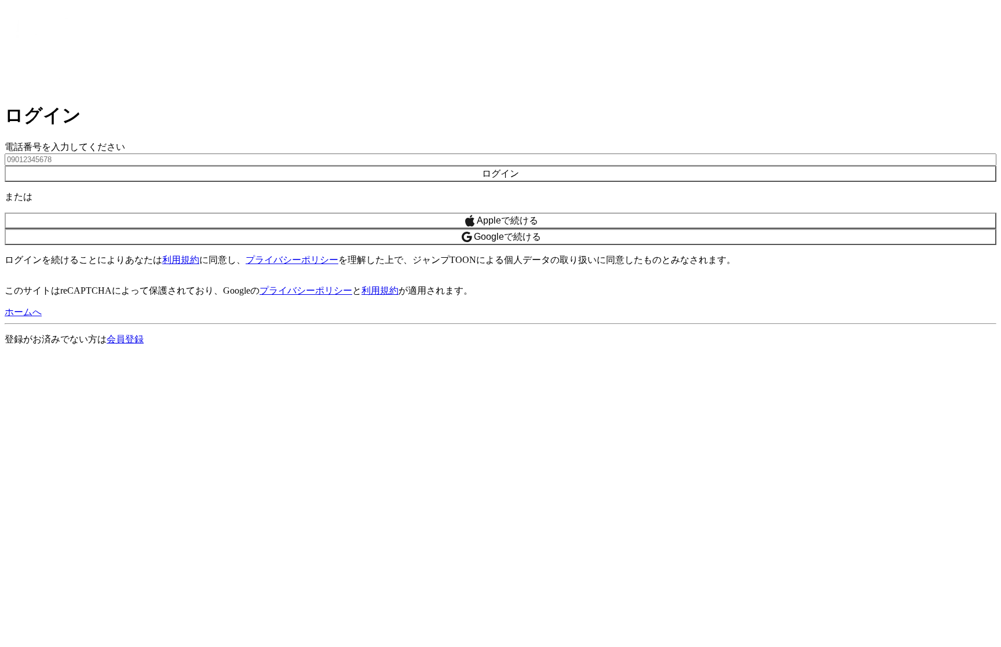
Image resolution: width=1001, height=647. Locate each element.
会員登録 (125, 339)
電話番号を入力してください (65, 147)
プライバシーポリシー (292, 260)
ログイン (500, 173)
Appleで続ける (507, 220)
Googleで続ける (507, 237)
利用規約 (180, 260)
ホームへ (23, 312)
